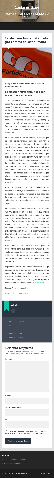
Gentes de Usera (27, 7)
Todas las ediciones (12, 464)
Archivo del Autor (13, 311)
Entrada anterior (15, 333)
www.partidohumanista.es (16, 293)
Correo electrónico (14, 407)
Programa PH (39, 283)
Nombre (9, 396)
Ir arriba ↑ (46, 473)
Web (7, 419)
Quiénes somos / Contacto (15, 460)
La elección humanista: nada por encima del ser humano (26, 40)
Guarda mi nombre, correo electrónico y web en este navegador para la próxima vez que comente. (25, 432)
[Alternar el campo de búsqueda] (49, 26)
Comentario (11, 359)
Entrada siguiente (16, 337)
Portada (12, 326)
